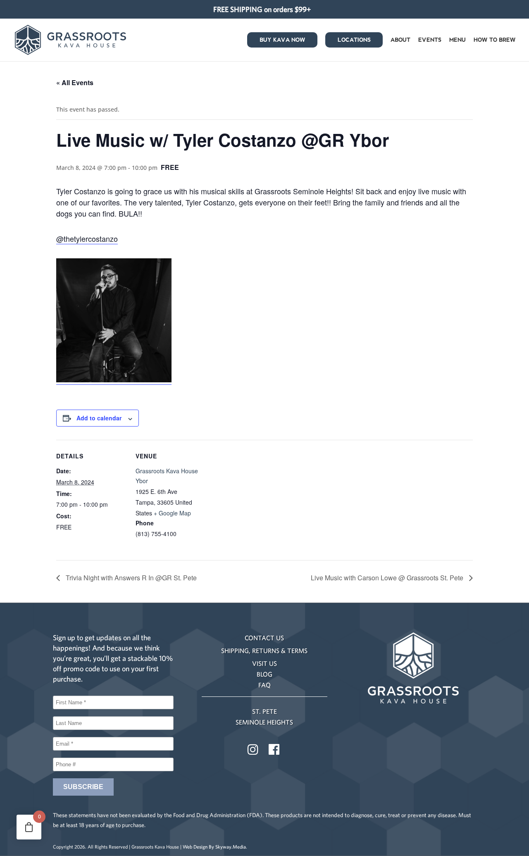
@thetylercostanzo (87, 238)
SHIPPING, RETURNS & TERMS (264, 650)
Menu (457, 40)
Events (429, 40)
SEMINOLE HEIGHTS (264, 722)
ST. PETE (264, 711)
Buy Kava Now (282, 40)
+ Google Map (172, 513)
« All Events (74, 82)
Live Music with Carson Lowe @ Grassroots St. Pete (388, 577)
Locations (354, 40)
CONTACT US (264, 637)
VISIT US (264, 663)
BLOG (264, 674)
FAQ (264, 685)
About (400, 40)
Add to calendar (99, 418)
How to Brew (495, 40)
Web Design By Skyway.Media (214, 846)
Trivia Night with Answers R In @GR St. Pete (130, 577)
